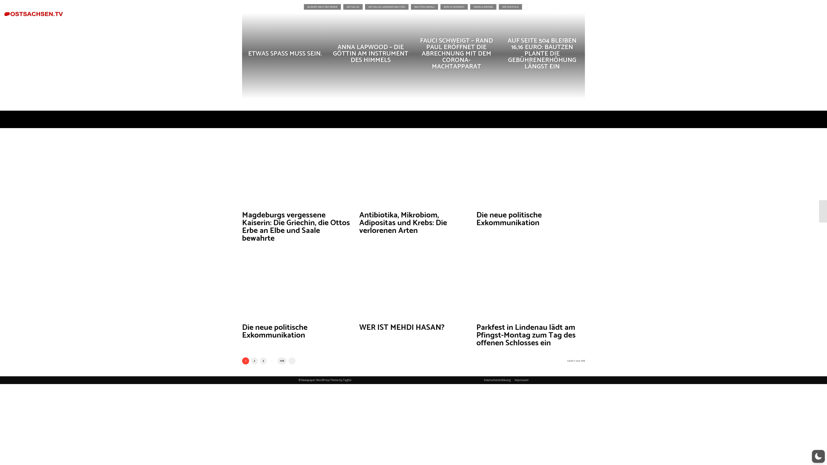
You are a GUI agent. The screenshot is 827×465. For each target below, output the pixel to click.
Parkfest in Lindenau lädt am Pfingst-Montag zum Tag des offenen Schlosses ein (526, 335)
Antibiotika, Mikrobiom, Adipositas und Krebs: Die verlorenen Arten (403, 223)
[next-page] (291, 360)
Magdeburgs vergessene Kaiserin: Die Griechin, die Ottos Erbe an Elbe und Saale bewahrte (296, 227)
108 (282, 361)
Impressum (522, 380)
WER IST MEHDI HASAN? (402, 327)
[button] (797, 11)
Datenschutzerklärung (497, 380)
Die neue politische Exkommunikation (509, 219)
